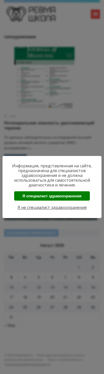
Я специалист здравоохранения (52, 196)
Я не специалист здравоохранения (52, 207)
